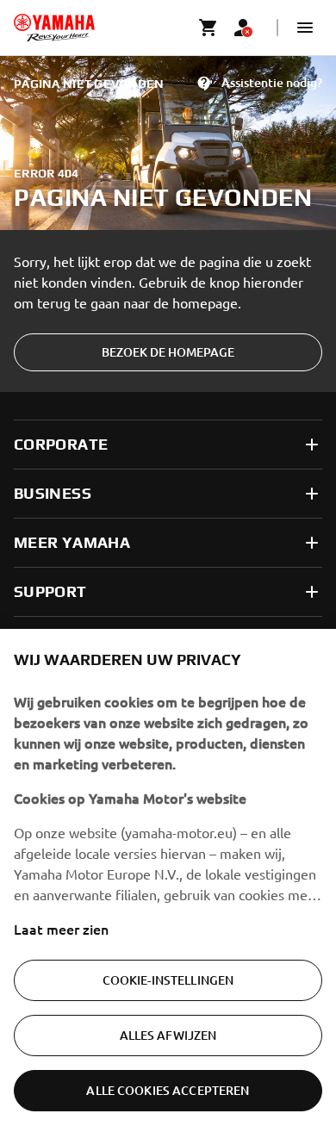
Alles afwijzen (168, 1035)
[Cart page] (208, 27)
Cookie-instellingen (168, 980)
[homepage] (54, 27)
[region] (168, 880)
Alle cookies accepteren (167, 1090)
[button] (305, 27)
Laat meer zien (61, 928)
